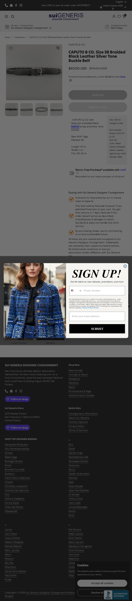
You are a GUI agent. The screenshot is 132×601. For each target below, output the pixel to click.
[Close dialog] (125, 266)
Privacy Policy (87, 308)
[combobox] (75, 290)
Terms (96, 308)
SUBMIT (97, 328)
